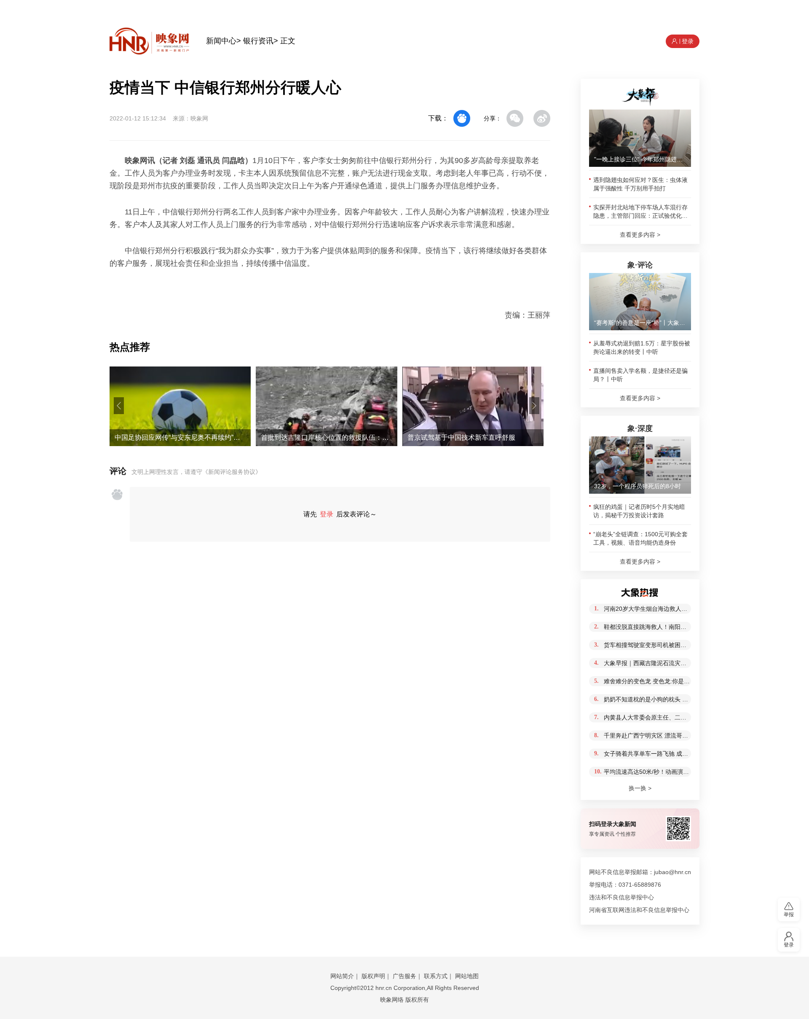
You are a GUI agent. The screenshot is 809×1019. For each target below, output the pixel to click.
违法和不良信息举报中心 (621, 897)
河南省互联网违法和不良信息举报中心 (639, 910)
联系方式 (435, 976)
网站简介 (342, 976)
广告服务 (404, 976)
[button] (119, 405)
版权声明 (373, 976)
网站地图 (467, 976)
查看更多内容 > (640, 234)
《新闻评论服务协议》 (231, 471)
